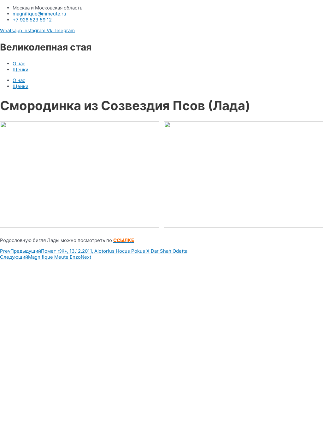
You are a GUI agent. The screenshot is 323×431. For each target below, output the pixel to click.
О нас (19, 64)
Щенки (20, 70)
